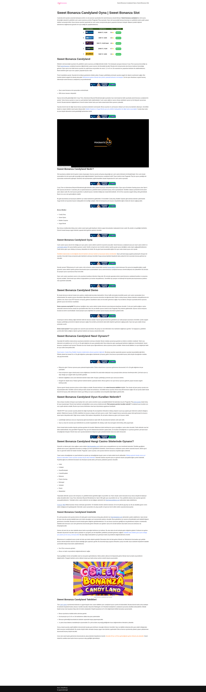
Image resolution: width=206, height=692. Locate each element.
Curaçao (59, 504)
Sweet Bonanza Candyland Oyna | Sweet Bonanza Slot (133, 3)
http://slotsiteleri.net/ (116, 517)
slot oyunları (137, 402)
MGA (64, 504)
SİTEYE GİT (118, 32)
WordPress (64, 687)
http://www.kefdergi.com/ (113, 500)
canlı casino (63, 604)
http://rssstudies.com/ (93, 446)
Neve (58, 687)
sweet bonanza (65, 66)
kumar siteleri (111, 267)
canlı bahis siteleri (62, 247)
